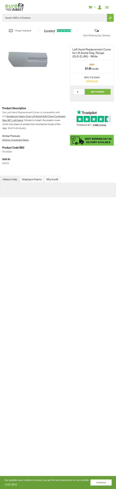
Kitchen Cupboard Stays (15, 139)
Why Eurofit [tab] (52, 179)
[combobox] (54, 18)
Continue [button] (101, 482)
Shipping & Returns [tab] (32, 179)
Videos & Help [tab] (9, 179)
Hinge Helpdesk (23, 30)
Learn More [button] (11, 484)
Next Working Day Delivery (96, 35)
